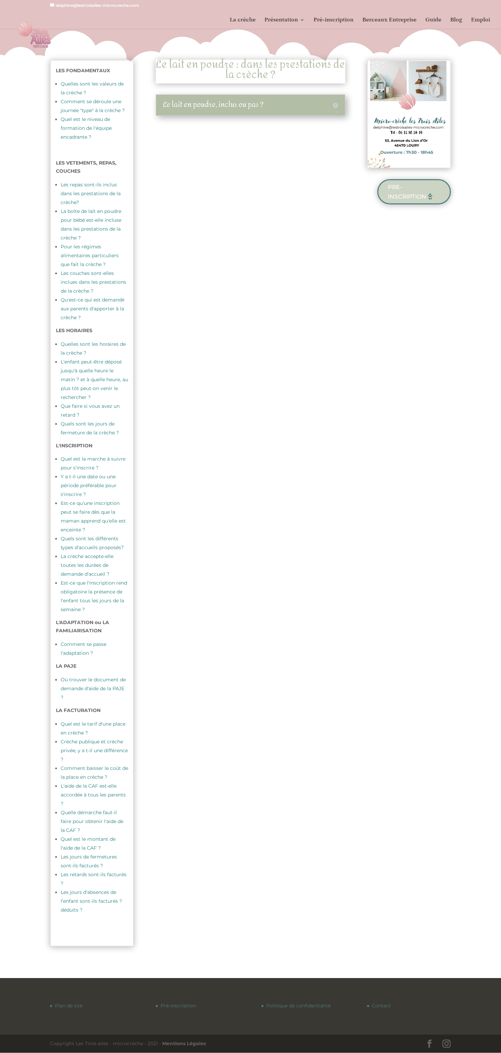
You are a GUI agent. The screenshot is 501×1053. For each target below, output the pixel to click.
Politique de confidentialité (298, 1006)
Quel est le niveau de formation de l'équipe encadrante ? (86, 128)
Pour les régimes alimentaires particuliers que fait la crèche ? (90, 255)
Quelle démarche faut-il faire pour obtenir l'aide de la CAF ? (92, 821)
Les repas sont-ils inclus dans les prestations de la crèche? (91, 193)
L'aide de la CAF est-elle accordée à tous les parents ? (93, 795)
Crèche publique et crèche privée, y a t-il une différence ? (94, 750)
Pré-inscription (178, 1006)
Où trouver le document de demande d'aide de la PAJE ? (93, 688)
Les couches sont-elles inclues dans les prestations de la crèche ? (93, 282)
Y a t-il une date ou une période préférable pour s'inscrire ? (89, 485)
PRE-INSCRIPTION (407, 192)
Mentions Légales (184, 1043)
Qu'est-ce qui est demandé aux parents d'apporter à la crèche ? (92, 309)
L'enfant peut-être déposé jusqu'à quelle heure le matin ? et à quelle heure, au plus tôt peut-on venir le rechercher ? (94, 379)
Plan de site (68, 1006)
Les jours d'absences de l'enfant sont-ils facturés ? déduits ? (91, 901)
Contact (381, 1006)
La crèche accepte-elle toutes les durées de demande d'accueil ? (87, 565)
